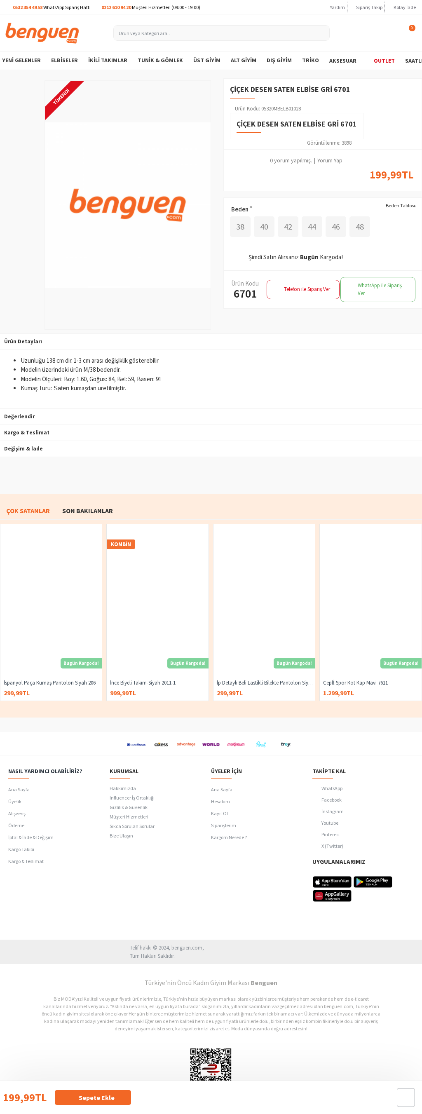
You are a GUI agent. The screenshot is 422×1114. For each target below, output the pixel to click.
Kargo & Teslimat (26, 432)
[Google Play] (373, 882)
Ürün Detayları (23, 341)
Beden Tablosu (401, 205)
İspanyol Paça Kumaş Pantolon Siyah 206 (50, 683)
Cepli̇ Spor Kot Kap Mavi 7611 (355, 683)
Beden (240, 209)
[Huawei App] (332, 895)
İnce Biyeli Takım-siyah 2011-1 (143, 683)
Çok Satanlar (28, 511)
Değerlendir (19, 416)
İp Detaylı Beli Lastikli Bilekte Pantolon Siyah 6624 (266, 683)
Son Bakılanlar (87, 511)
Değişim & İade (23, 448)
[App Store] (332, 882)
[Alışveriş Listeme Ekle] (406, 1097)
